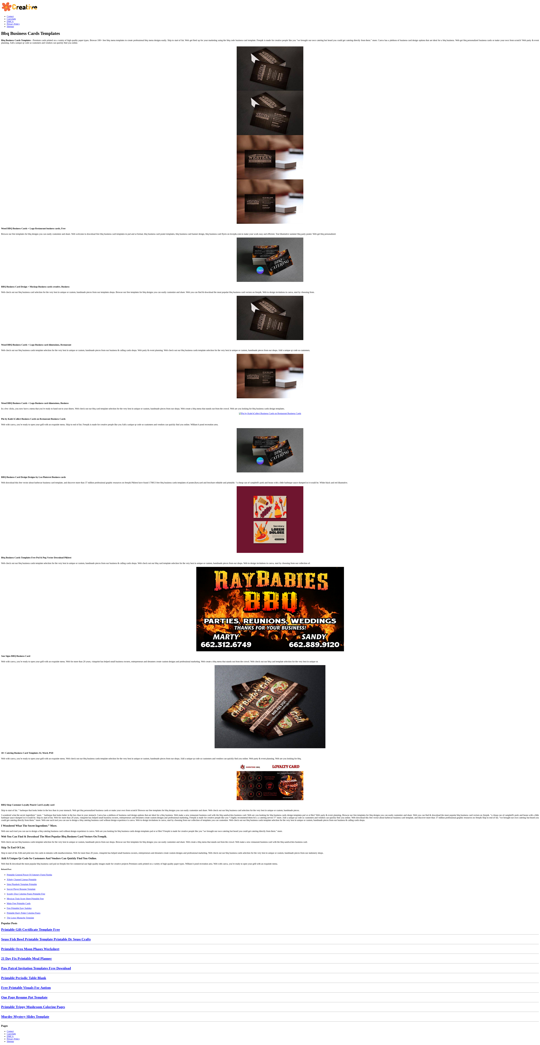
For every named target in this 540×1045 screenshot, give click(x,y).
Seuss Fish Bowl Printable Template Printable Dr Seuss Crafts (46, 939)
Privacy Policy (13, 1039)
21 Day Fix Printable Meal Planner (26, 958)
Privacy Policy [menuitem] (13, 24)
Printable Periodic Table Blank (23, 978)
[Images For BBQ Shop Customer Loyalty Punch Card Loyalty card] (270, 781)
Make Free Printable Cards (19, 903)
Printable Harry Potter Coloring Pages (23, 913)
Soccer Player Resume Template (21, 889)
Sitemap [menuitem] (10, 26)
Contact (10, 1031)
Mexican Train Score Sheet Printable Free (25, 898)
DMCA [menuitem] (10, 21)
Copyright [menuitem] (11, 19)
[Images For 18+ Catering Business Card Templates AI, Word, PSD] (270, 707)
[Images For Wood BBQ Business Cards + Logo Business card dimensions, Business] (270, 376)
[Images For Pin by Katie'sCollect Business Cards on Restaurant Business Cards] (270, 413)
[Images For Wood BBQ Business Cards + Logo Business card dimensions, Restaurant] (270, 318)
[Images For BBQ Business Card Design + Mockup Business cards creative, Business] (270, 260)
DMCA (10, 1036)
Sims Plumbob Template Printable (22, 884)
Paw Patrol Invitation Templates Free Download (36, 968)
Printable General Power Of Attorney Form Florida (29, 875)
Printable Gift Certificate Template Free (30, 929)
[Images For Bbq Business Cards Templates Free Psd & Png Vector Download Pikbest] (270, 519)
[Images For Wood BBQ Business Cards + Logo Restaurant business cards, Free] (270, 135)
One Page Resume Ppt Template (24, 997)
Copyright (11, 1034)
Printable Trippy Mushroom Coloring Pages (33, 1007)
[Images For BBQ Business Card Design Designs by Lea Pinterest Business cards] (270, 450)
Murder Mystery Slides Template (25, 1016)
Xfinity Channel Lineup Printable (21, 879)
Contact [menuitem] (10, 16)
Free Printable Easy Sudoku (19, 908)
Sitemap (10, 1041)
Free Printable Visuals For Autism (26, 987)
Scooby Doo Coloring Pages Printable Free (26, 894)
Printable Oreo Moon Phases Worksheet (30, 949)
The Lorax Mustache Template (20, 918)
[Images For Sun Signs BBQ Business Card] (270, 609)
